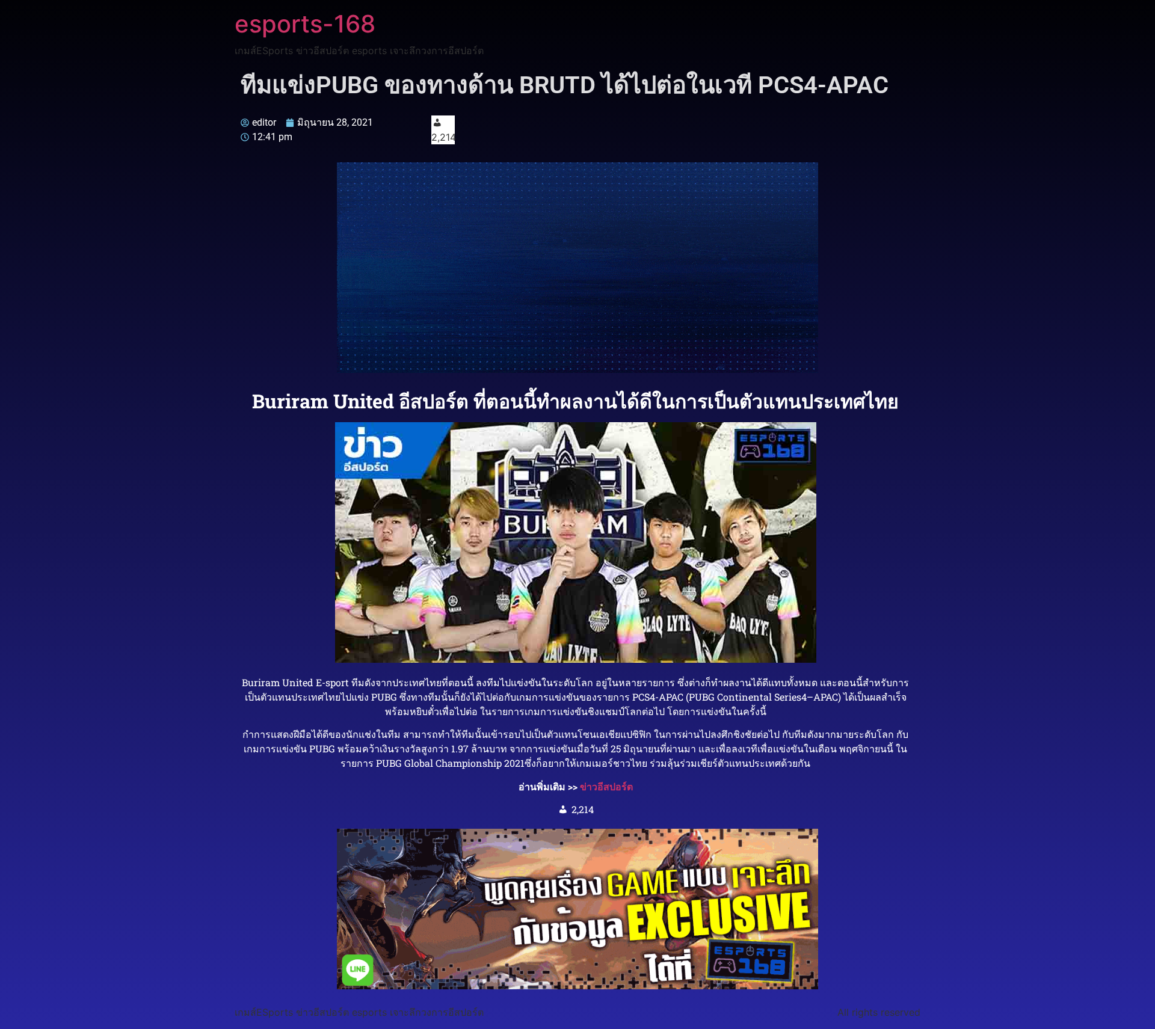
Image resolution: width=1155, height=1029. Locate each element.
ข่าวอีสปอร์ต (606, 786)
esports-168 (305, 23)
